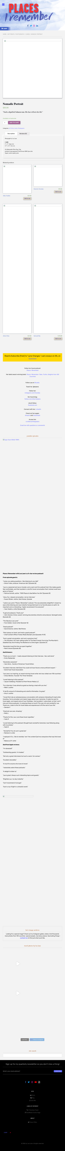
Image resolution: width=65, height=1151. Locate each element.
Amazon (27, 415)
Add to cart (14, 122)
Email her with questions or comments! (32, 425)
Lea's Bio (33, 1100)
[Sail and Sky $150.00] (48, 268)
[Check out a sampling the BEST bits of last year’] (47, 993)
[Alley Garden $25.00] (17, 179)
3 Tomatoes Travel (33, 1110)
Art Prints (11, 34)
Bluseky (37, 382)
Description (11, 133)
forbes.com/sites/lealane (32, 399)
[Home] (11, 1132)
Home (4, 34)
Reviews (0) (23, 133)
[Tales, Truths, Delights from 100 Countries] (32, 12)
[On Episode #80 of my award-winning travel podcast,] (47, 963)
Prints (33, 1095)
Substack (32, 359)
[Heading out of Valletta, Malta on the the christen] (18, 963)
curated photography (32, 421)
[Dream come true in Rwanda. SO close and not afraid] (18, 1022)
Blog (33, 1098)
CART (5, 28)
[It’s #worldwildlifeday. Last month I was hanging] (18, 993)
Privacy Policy (33, 1122)
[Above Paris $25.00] (17, 268)
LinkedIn (38, 409)
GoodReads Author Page (33, 1112)
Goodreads (36, 415)
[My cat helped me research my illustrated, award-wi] (47, 1022)
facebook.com (32, 405)
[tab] (11, 133)
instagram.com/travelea (32, 393)
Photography (20, 34)
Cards (28, 34)
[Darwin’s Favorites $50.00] (48, 176)
